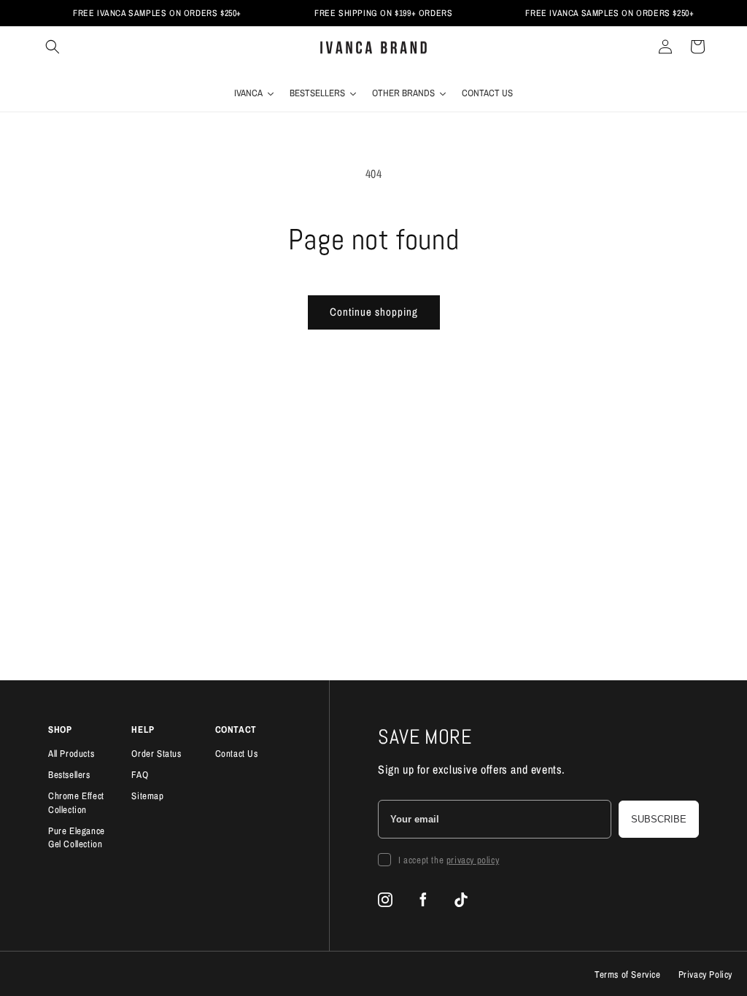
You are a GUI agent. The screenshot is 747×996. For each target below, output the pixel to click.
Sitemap (147, 796)
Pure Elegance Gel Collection (76, 838)
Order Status (156, 753)
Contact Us (236, 753)
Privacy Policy (705, 974)
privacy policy (472, 860)
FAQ (139, 775)
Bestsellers (69, 775)
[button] (52, 47)
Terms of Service (628, 974)
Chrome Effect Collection (76, 803)
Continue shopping (374, 311)
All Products (71, 753)
